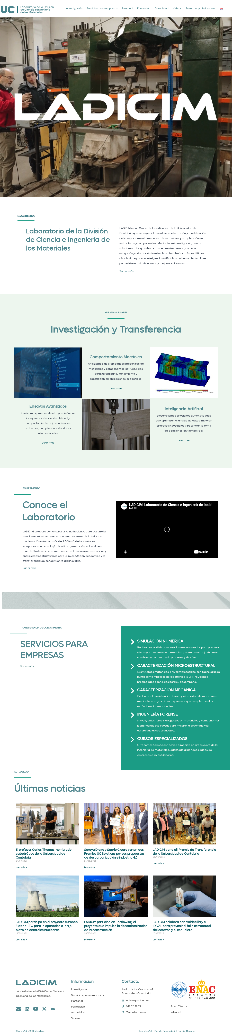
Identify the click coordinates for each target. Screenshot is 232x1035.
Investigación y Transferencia (116, 329)
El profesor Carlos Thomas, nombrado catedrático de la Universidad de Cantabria (44, 854)
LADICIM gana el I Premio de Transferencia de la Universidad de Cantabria (184, 852)
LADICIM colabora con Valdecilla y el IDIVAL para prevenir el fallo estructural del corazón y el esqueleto (182, 926)
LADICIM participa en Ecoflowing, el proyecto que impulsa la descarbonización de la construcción (115, 926)
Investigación (74, 8)
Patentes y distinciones (201, 8)
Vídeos (177, 8)
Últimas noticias (50, 789)
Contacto (130, 981)
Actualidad (161, 8)
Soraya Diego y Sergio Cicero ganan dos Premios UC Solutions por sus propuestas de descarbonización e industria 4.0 (114, 854)
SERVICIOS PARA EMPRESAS (54, 649)
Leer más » (21, 867)
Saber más (126, 271)
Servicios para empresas (102, 8)
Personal (127, 8)
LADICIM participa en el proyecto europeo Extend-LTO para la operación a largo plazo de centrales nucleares (47, 926)
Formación (143, 8)
